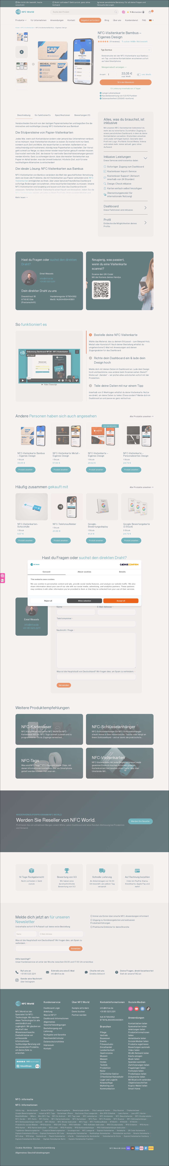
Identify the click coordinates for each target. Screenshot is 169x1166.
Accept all (121, 601)
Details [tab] (122, 572)
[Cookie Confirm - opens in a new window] (129, 564)
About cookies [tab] (84, 572)
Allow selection (84, 601)
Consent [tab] (47, 572)
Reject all (48, 601)
